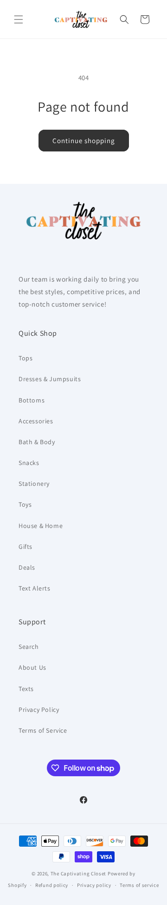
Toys (25, 504)
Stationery (34, 483)
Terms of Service (43, 730)
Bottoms (32, 400)
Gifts (25, 546)
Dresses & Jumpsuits (50, 379)
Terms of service (139, 885)
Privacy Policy (39, 709)
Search (29, 646)
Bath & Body (37, 442)
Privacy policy (94, 885)
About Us (32, 667)
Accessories (36, 421)
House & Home (41, 526)
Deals (27, 567)
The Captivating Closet (78, 873)
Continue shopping (83, 140)
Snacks (29, 463)
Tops (25, 358)
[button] (18, 19)
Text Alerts (35, 588)
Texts (26, 689)
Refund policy (51, 885)
